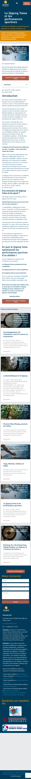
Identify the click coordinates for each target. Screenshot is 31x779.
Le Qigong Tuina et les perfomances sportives (12, 504)
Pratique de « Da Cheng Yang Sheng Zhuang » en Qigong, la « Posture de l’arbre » (15, 547)
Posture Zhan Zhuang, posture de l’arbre (15, 425)
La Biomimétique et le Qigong (15, 376)
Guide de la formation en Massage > (14, 695)
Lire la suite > (6, 351)
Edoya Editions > (23, 674)
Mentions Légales (14, 772)
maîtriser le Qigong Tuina (14, 233)
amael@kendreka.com (10, 623)
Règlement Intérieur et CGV (20, 774)
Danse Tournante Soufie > (11, 690)
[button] (17, 3)
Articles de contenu (7, 35)
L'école (3, 33)
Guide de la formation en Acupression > (15, 692)
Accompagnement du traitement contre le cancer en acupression (15, 334)
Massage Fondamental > (10, 686)
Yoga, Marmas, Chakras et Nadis (13, 465)
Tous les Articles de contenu (15, 33)
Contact (5, 772)
